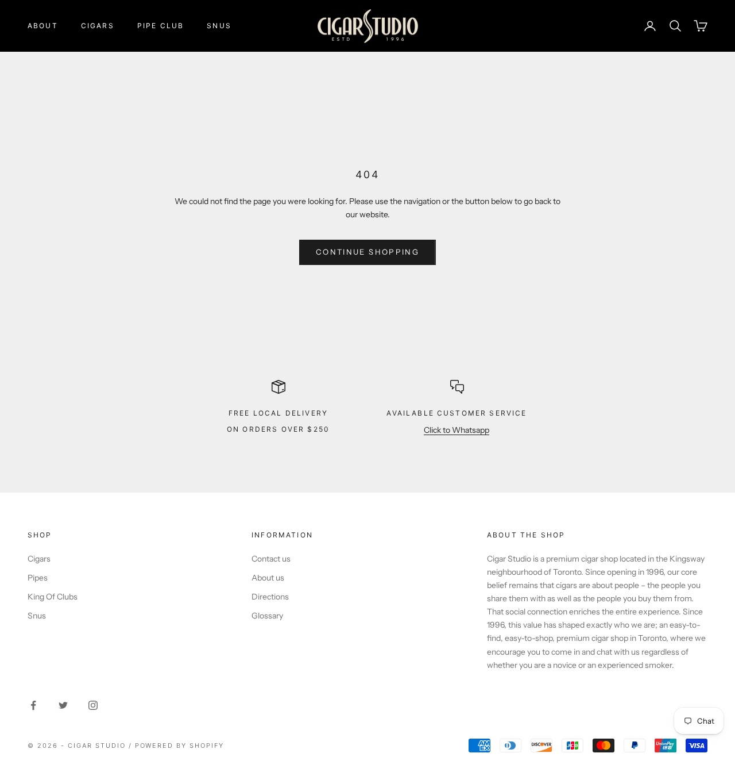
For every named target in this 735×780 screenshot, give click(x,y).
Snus (219, 25)
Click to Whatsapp (456, 430)
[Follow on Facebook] (33, 705)
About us (268, 577)
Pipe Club (160, 25)
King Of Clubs (53, 596)
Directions (270, 596)
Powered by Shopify (180, 745)
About (43, 25)
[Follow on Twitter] (63, 705)
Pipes (38, 577)
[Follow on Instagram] (93, 705)
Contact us (271, 559)
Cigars (97, 25)
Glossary (267, 615)
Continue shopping (367, 251)
